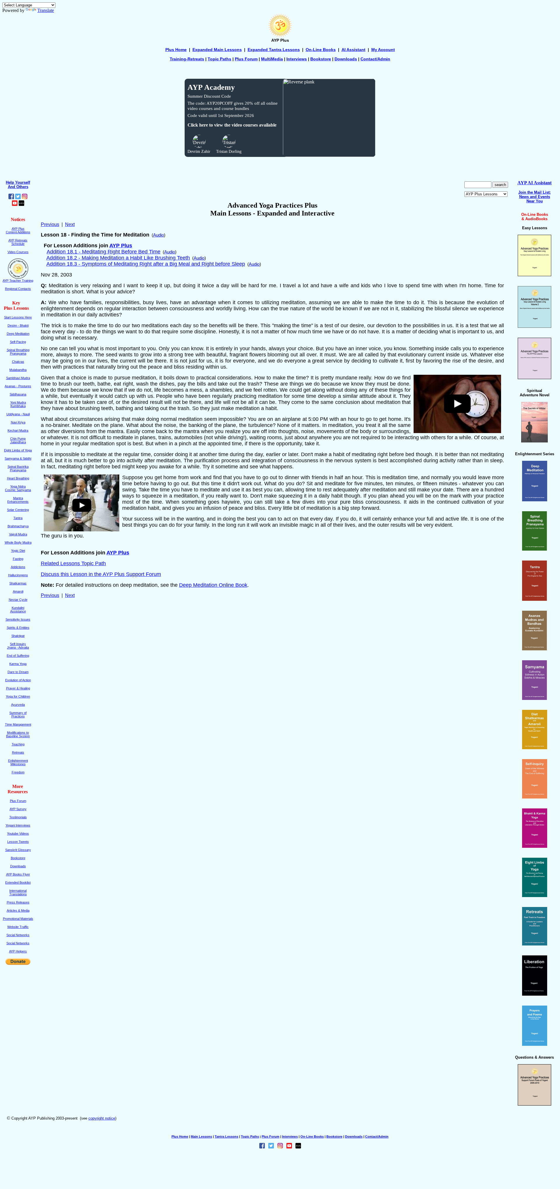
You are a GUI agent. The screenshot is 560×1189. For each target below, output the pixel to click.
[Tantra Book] (534, 599)
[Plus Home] (280, 36)
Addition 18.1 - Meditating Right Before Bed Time (103, 252)
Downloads (346, 59)
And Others (18, 187)
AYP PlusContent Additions (18, 230)
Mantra (18, 498)
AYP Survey (18, 809)
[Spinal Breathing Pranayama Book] (534, 549)
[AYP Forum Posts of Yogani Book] (534, 1104)
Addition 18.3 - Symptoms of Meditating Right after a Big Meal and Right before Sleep (145, 264)
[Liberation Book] (534, 994)
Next (70, 224)
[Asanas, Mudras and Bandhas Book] (534, 648)
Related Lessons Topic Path (73, 563)
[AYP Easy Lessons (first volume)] (534, 274)
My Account (383, 49)
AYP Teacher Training (18, 280)
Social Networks (17, 935)
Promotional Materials (18, 918)
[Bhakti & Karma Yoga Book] (534, 846)
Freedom (18, 772)
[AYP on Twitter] (18, 197)
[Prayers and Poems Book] (534, 1044)
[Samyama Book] (534, 698)
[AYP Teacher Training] (18, 277)
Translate (45, 10)
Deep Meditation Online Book (213, 585)
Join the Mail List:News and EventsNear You (534, 196)
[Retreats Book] (534, 943)
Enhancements (18, 501)
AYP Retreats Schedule (17, 242)
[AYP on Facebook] (11, 197)
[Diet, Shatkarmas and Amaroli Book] (534, 747)
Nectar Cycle (18, 599)
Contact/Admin (375, 59)
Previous (50, 224)
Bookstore (320, 59)
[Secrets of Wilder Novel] (534, 440)
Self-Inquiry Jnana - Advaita (18, 645)
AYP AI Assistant (534, 182)
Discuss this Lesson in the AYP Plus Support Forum (101, 574)
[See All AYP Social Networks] (21, 204)
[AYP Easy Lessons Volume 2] (534, 326)
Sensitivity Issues (18, 619)
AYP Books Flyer (18, 874)
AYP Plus (120, 245)
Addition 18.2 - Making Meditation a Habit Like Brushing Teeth (118, 258)
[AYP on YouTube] (15, 204)
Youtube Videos (18, 833)
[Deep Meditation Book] (534, 499)
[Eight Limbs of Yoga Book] (534, 895)
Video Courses (18, 252)
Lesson (18, 841)
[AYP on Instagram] (24, 197)
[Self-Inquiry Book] (534, 796)
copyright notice (101, 1118)
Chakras (18, 361)
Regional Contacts (18, 288)
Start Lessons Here (18, 317)
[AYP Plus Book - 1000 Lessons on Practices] (534, 377)
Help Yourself (18, 182)
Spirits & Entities (18, 627)
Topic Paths (250, 1136)
